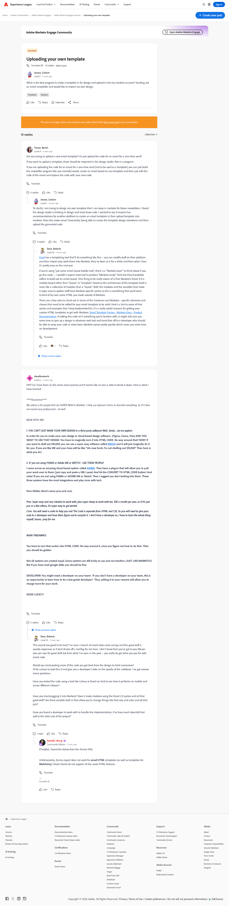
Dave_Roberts (54, 248)
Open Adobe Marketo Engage (184, 32)
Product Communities (19, 15)
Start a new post (111, 122)
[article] (88, 170)
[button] (210, 15)
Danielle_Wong (54, 740)
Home (5, 15)
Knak (42, 257)
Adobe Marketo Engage (41, 15)
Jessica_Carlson (42, 72)
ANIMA (91, 468)
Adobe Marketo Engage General (67, 15)
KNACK (112, 444)
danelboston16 (41, 376)
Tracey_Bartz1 (41, 147)
